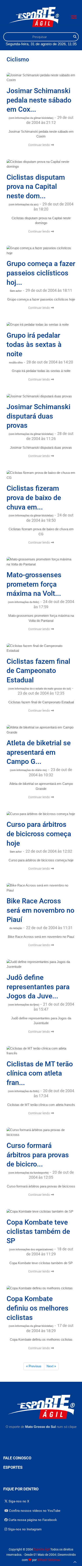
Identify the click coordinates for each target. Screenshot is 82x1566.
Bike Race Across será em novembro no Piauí (40, 910)
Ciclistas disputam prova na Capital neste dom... (36, 186)
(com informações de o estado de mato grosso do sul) (40, 688)
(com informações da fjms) (24, 1004)
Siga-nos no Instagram (24, 1529)
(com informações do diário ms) (28, 770)
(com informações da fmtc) (24, 602)
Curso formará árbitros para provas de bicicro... (38, 1154)
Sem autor (16, 290)
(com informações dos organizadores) (31, 1249)
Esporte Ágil (41, 1549)
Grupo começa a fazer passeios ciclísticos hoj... (41, 272)
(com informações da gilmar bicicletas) (31, 118)
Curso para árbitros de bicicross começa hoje (39, 833)
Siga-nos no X (18, 1501)
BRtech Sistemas (48, 1560)
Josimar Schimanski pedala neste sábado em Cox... (39, 100)
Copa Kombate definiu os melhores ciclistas (37, 1308)
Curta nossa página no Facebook (32, 1520)
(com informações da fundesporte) (28, 1172)
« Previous (33, 1366)
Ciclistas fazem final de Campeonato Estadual (38, 670)
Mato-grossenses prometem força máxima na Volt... (34, 584)
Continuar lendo (39, 145)
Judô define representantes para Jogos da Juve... (38, 986)
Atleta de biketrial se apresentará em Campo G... (39, 752)
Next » (51, 1366)
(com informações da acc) (24, 204)
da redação (16, 928)
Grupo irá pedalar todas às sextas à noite (34, 344)
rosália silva (16, 362)
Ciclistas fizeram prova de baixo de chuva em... (34, 497)
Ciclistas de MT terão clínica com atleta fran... (40, 1073)
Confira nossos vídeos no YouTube (34, 1511)
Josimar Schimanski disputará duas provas (38, 416)
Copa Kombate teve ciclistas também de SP (38, 1231)
